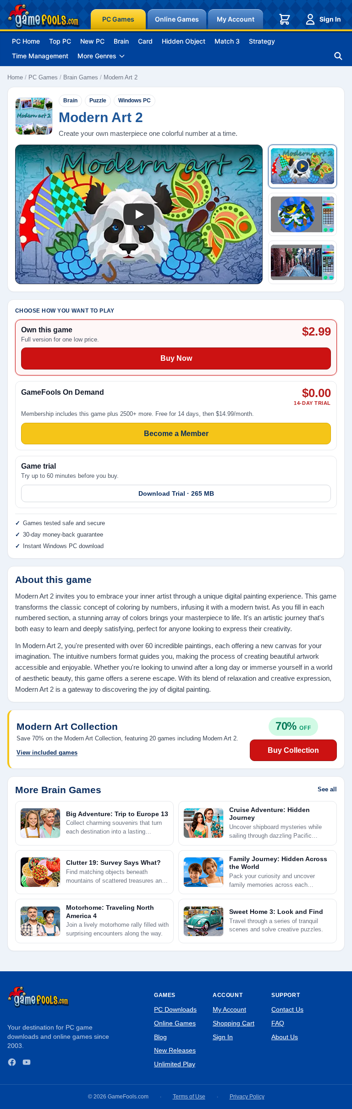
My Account (235, 19)
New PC (92, 41)
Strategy (262, 41)
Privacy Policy (247, 1096)
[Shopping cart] (285, 19)
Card (145, 41)
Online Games (177, 19)
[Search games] (338, 56)
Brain (121, 41)
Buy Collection (293, 750)
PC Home (26, 41)
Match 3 (227, 41)
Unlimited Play (174, 1064)
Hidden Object (183, 41)
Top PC (60, 41)
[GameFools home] (43, 16)
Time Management (40, 56)
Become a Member (176, 433)
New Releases (175, 1050)
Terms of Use (189, 1096)
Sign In (330, 19)
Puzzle (97, 100)
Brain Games (80, 77)
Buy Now (176, 358)
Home (15, 77)
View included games (46, 752)
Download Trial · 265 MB (176, 493)
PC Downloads (175, 1009)
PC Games (118, 19)
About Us (284, 1037)
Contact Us (287, 1009)
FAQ (277, 1023)
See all (327, 789)
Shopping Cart (233, 1023)
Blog (160, 1037)
